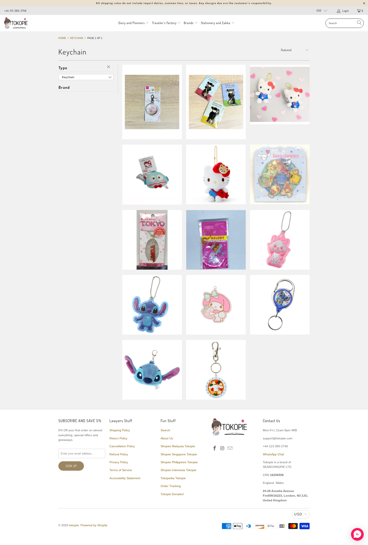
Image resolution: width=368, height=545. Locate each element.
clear (109, 67)
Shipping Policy (119, 430)
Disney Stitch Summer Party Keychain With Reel (280, 305)
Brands (189, 23)
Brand (64, 87)
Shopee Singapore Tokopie (179, 454)
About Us (167, 438)
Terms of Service (120, 470)
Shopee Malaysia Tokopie (178, 446)
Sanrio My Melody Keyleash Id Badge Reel (216, 305)
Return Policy (118, 438)
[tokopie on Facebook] (215, 448)
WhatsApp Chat (273, 454)
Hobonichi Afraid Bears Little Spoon (216, 102)
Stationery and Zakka (215, 23)
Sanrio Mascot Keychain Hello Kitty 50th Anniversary (280, 94)
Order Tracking (171, 486)
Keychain (68, 77)
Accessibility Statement (124, 478)
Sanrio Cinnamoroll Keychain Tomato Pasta (216, 370)
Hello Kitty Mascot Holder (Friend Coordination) (216, 174)
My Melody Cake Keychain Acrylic (216, 240)
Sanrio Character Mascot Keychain (152, 175)
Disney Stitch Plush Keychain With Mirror (152, 370)
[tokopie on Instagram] (222, 448)
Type (63, 67)
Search (165, 430)
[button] (357, 534)
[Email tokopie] (230, 448)
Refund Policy (118, 454)
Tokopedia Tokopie (173, 478)
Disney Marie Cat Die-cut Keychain (280, 240)
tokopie (74, 525)
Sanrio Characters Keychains (280, 174)
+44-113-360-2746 (15, 10)
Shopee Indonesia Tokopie (178, 470)
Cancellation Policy (122, 446)
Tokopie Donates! (172, 494)
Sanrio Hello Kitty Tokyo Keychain (152, 240)
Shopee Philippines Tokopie (179, 462)
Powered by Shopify (93, 525)
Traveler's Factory (164, 23)
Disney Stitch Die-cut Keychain (152, 305)
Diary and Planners (131, 23)
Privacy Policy (118, 462)
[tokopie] (16, 23)
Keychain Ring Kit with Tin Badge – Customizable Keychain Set (152, 102)
